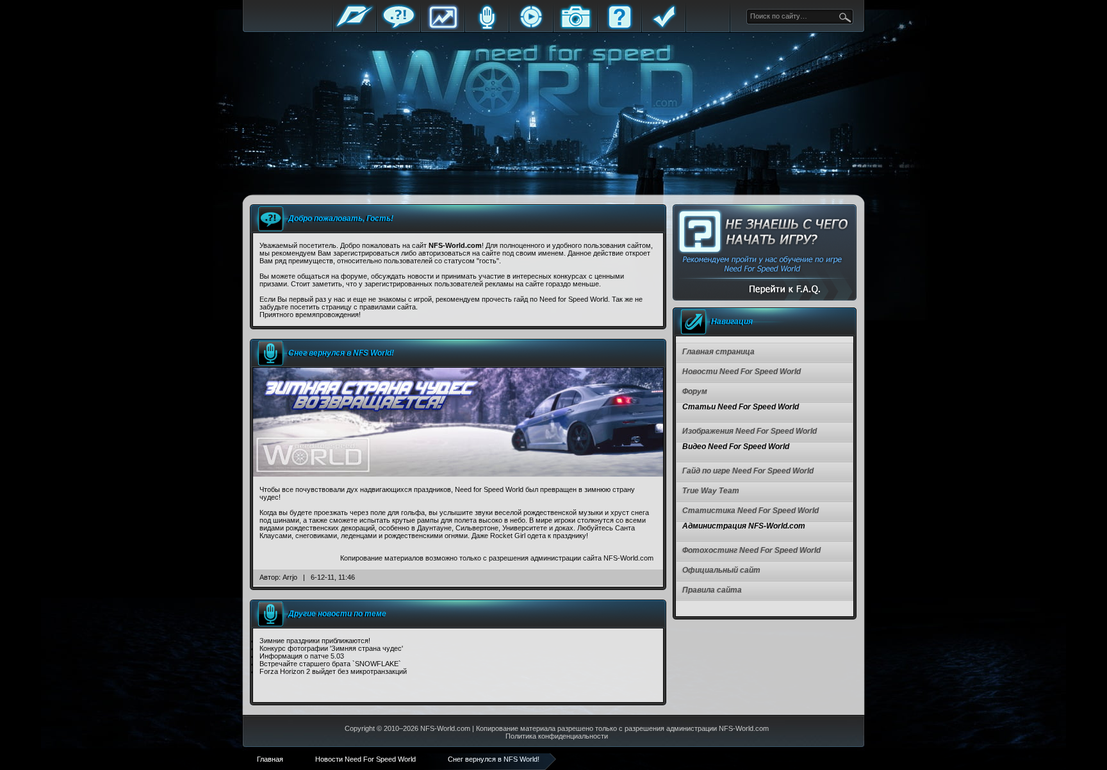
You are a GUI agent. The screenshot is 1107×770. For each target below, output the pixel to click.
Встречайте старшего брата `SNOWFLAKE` (330, 664)
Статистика (442, 27)
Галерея (575, 27)
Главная (354, 27)
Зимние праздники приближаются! (314, 640)
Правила (663, 27)
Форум (398, 27)
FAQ (619, 27)
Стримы (531, 27)
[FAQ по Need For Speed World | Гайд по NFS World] (765, 252)
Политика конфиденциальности (556, 736)
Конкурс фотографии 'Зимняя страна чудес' (331, 648)
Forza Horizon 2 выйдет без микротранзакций (333, 671)
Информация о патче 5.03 (301, 656)
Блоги (487, 27)
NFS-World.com (445, 728)
